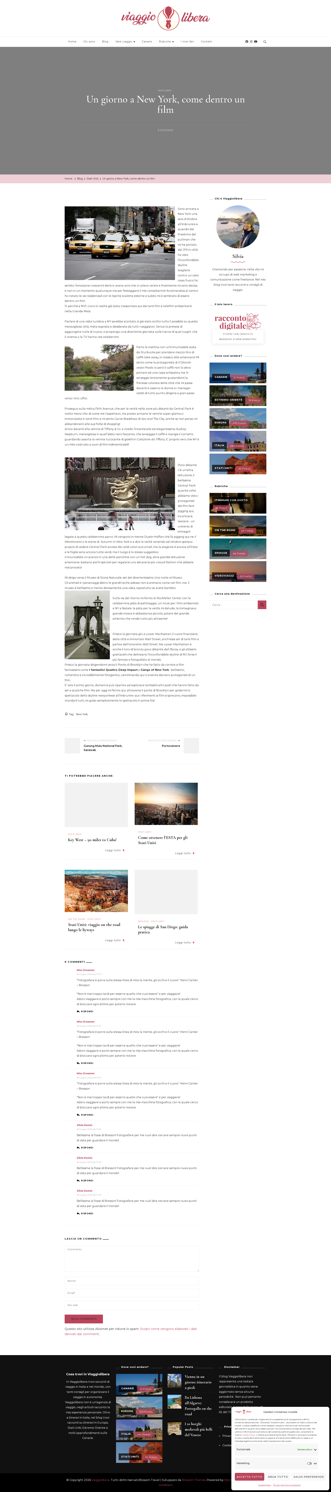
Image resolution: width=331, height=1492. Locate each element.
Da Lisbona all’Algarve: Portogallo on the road (198, 1405)
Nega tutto (278, 1476)
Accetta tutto (249, 1476)
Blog (105, 41)
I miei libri (187, 41)
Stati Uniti (164, 90)
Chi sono (89, 41)
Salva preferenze (309, 1476)
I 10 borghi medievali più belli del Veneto (198, 1429)
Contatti (206, 41)
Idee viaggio (123, 41)
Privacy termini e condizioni (287, 1485)
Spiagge (143, 921)
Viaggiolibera (100, 1480)
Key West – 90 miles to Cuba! (92, 839)
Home (72, 41)
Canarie (147, 41)
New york (82, 714)
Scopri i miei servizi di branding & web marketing (238, 337)
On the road (76, 919)
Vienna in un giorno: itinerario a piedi (198, 1382)
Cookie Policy (248, 1435)
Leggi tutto (113, 850)
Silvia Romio (84, 1125)
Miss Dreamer (86, 970)
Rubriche (165, 41)
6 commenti (165, 130)
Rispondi (87, 1011)
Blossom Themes (193, 1480)
